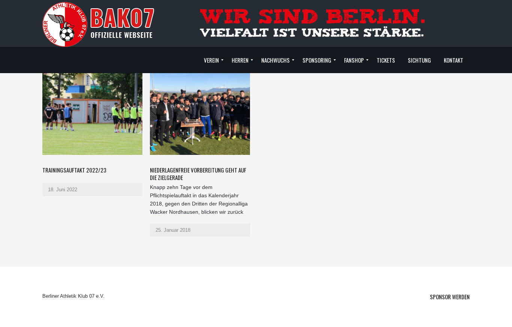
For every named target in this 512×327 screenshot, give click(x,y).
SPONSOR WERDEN (450, 296)
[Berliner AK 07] (98, 24)
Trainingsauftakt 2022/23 (74, 170)
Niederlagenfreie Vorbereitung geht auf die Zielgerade (198, 174)
